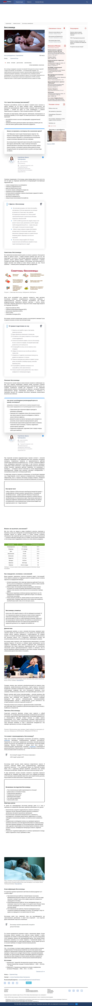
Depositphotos (20, 680)
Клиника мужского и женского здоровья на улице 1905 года (55, 50)
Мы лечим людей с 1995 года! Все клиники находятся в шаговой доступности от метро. (56, 100)
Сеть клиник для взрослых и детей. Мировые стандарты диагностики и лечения (56, 71)
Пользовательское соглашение (32, 990)
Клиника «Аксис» (52, 57)
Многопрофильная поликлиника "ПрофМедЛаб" (55, 75)
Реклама (27, 989)
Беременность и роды (58, 37)
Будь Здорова (50, 992)
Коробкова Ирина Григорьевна (23, 158)
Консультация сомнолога (53, 47)
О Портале (6, 989)
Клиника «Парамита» (53, 89)
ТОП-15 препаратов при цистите (77, 38)
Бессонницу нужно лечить (54, 40)
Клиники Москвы (39, 2)
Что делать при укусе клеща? (76, 46)
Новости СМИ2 (51, 147)
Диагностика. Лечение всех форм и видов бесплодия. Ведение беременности (56, 85)
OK (76, 1004)
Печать (28, 983)
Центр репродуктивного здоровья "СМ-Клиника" (56, 82)
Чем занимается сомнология (55, 111)
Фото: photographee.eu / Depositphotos (13, 55)
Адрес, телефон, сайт (52, 58)
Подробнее (71, 1004)
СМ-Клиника (51, 92)
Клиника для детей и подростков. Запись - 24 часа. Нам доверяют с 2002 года (56, 63)
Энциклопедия (19, 2)
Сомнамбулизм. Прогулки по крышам (55, 115)
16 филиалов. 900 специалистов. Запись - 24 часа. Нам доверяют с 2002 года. (56, 94)
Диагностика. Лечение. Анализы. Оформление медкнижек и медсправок (57, 78)
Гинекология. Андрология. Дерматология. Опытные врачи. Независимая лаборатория (56, 53)
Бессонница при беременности (56, 36)
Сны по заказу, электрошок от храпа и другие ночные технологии (57, 119)
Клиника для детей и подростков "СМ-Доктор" (56, 61)
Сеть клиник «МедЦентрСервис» (55, 98)
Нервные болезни (57, 33)
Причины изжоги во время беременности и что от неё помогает (76, 33)
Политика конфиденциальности (32, 991)
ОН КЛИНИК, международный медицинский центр (55, 68)
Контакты (6, 990)
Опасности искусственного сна (55, 32)
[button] (48, 138)
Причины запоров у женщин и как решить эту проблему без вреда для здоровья (78, 42)
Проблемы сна (52, 123)
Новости (29, 2)
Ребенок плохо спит (53, 108)
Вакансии (6, 991)
